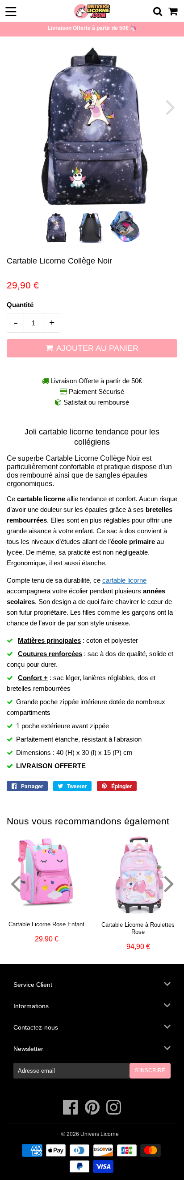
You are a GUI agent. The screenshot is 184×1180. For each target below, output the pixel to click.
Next (169, 107)
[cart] (173, 11)
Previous (14, 107)
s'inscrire (150, 1070)
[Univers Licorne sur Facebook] (71, 1112)
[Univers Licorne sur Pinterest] (93, 1112)
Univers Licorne (99, 1134)
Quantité (20, 304)
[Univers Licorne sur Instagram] (114, 1112)
